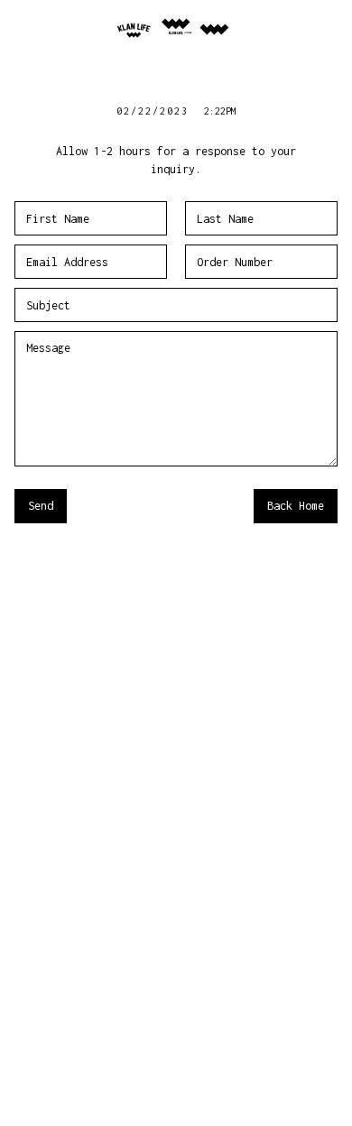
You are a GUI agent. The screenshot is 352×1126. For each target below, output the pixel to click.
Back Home (295, 505)
